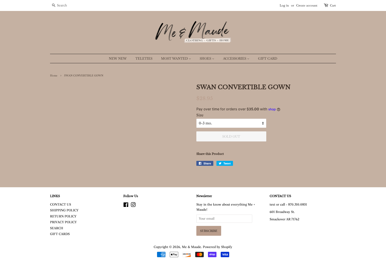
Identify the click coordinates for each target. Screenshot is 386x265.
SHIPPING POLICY (64, 210)
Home (53, 75)
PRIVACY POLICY (63, 222)
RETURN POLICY (63, 216)
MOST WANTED (175, 58)
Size (199, 115)
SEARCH (56, 228)
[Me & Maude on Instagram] (133, 206)
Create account (306, 5)
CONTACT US (60, 204)
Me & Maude (191, 247)
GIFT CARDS (60, 234)
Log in (284, 5)
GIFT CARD (267, 58)
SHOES (206, 58)
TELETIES (143, 58)
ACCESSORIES (235, 58)
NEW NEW (118, 58)
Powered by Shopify (217, 247)
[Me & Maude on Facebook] (125, 206)
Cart (333, 5)
